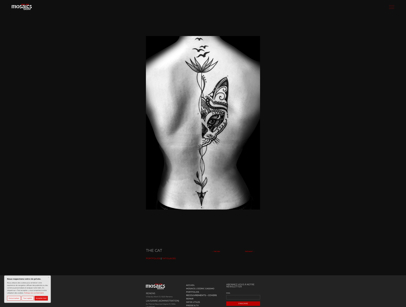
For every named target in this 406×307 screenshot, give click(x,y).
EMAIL (228, 293)
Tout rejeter (27, 298)
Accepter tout (41, 298)
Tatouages (169, 258)
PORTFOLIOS (153, 258)
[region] (27, 289)
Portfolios (192, 292)
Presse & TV (192, 305)
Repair (189, 299)
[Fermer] (48, 277)
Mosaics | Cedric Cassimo (200, 288)
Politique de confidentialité (34, 293)
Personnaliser (14, 298)
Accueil (190, 285)
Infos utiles (193, 302)
